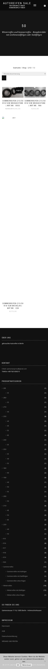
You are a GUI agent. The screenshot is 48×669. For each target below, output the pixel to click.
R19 (4, 557)
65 (8, 435)
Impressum (6, 626)
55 (8, 430)
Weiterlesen (26, 665)
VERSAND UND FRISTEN (10, 641)
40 (8, 412)
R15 (4, 539)
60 (8, 473)
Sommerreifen (8, 567)
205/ (4, 496)
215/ (30, 68)
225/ (4, 525)
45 (8, 426)
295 (4, 388)
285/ (4, 398)
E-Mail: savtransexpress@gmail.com (14, 369)
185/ (4, 468)
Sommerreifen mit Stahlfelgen (17, 576)
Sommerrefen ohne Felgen (16, 581)
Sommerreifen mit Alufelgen (17, 572)
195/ (4, 478)
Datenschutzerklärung (9, 636)
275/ (4, 407)
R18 (4, 553)
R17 (4, 548)
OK (18, 665)
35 (8, 393)
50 (8, 487)
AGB (3, 631)
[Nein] (45, 661)
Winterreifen (7, 586)
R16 (4, 543)
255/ (4, 449)
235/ (4, 416)
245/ (4, 440)
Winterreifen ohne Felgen (16, 595)
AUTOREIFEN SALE (17, 3)
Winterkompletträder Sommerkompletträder (17, 7)
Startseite (17, 68)
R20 (4, 562)
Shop (24, 68)
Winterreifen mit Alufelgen (16, 590)
